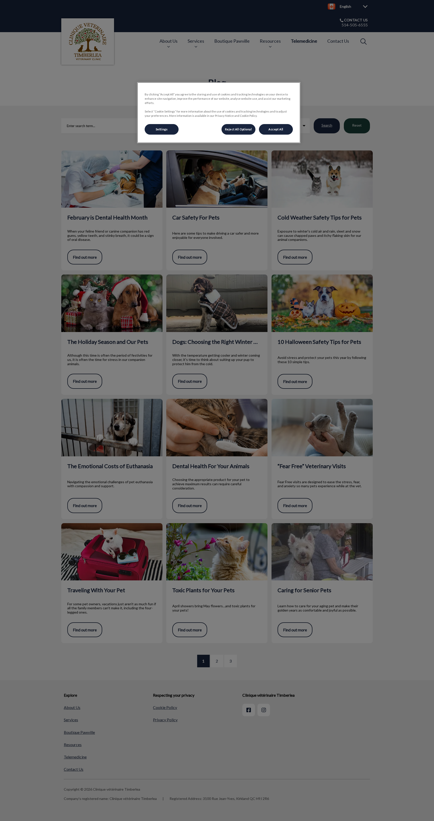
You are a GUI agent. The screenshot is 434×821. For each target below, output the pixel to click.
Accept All (275, 129)
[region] (218, 112)
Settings (162, 129)
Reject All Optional (238, 129)
